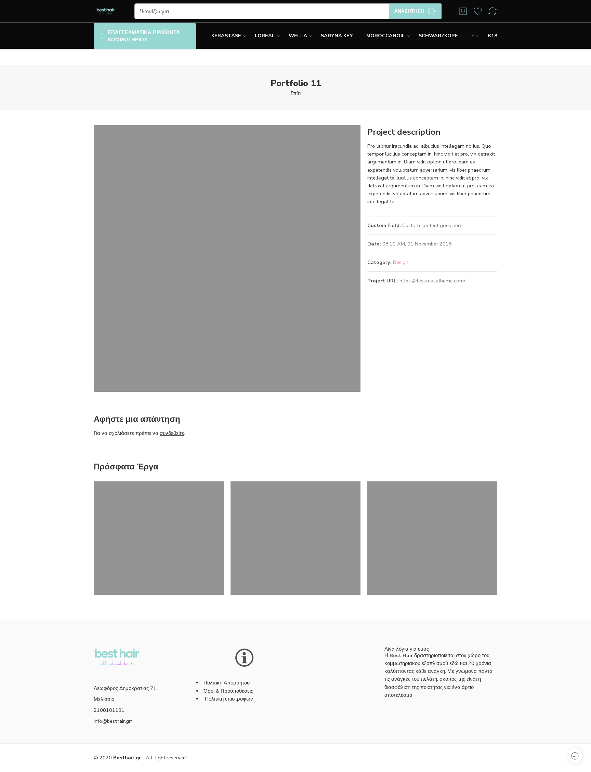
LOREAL (265, 35)
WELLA (298, 35)
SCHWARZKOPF (438, 35)
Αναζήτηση (409, 11)
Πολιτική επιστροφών (229, 698)
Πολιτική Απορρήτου (226, 682)
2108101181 (109, 710)
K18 (492, 35)
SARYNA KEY (337, 35)
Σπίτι (295, 93)
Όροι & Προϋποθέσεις (228, 691)
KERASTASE (226, 35)
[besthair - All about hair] (105, 11)
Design (400, 262)
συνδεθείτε (172, 433)
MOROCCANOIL (385, 35)
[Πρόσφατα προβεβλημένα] (574, 755)
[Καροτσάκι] (463, 11)
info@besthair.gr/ (113, 721)
